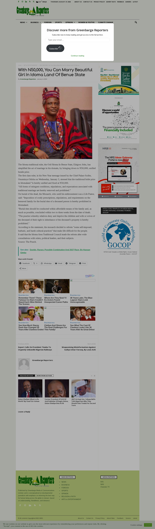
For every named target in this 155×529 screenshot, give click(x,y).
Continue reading (77, 56)
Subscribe (53, 49)
